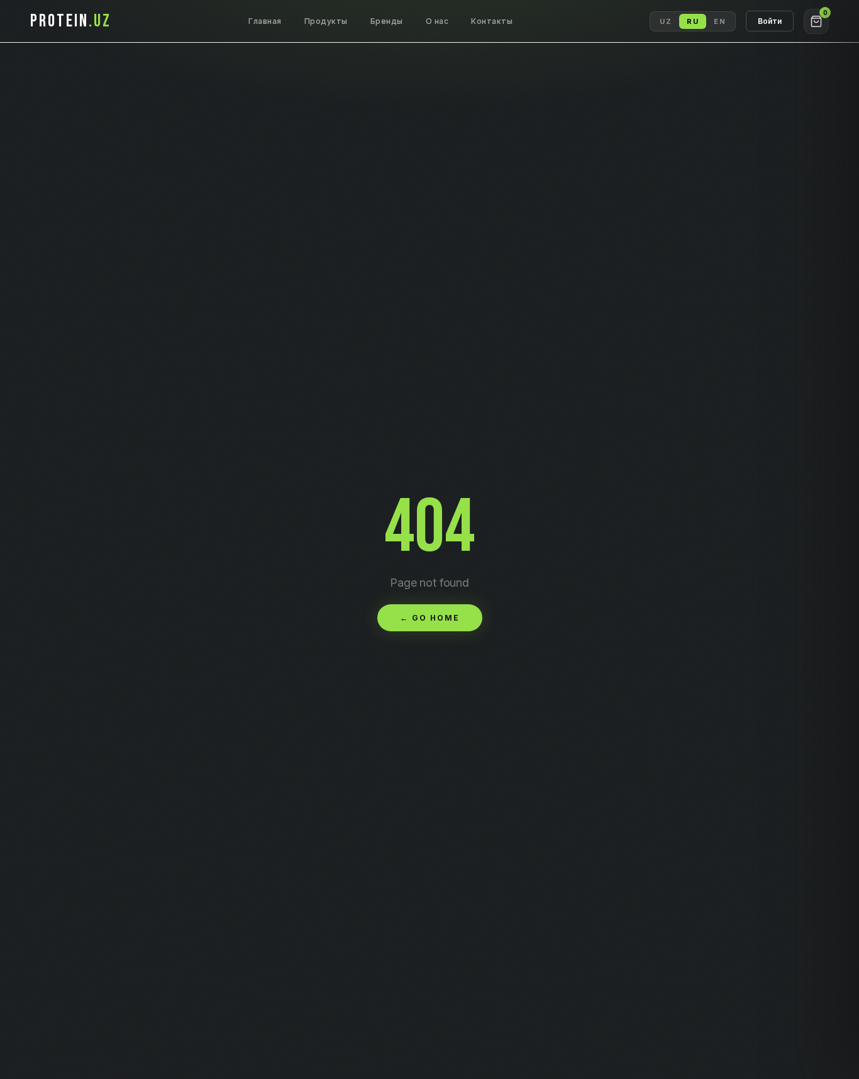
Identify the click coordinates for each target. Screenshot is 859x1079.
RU (693, 21)
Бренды (386, 21)
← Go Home (430, 617)
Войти (770, 21)
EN (720, 21)
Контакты (492, 21)
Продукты (326, 21)
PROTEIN (70, 21)
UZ (666, 21)
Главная (265, 21)
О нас (437, 21)
